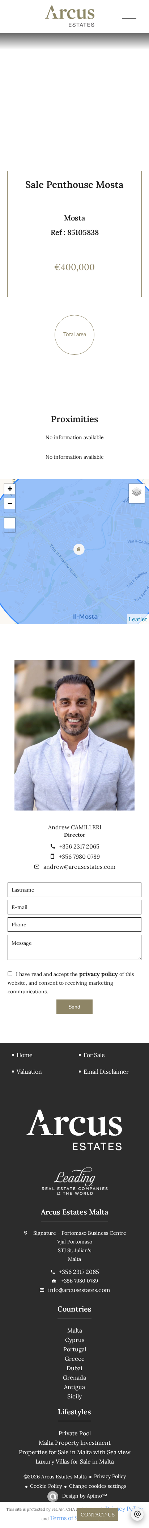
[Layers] (137, 492)
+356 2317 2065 (79, 846)
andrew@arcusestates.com (79, 866)
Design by (84, 1496)
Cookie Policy (46, 1486)
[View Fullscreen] (9, 523)
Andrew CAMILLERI (74, 827)
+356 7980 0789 (79, 856)
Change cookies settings (97, 1486)
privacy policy (98, 973)
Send (74, 1007)
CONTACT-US (98, 1514)
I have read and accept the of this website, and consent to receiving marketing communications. (71, 983)
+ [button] (10, 488)
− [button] (10, 503)
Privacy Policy (110, 1476)
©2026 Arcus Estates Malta (55, 1476)
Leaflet (138, 619)
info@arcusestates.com (79, 1289)
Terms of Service (72, 1517)
